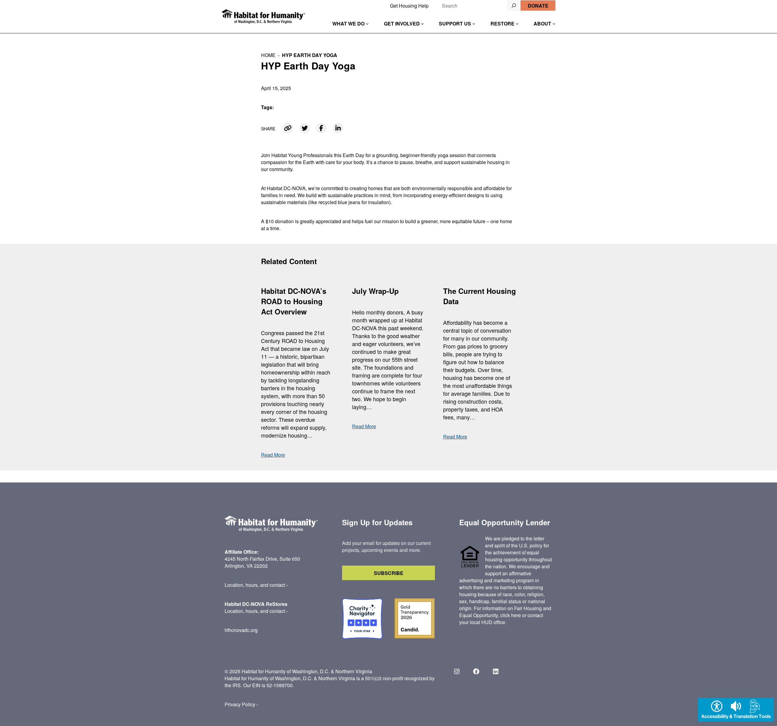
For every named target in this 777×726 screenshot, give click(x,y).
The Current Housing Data (479, 296)
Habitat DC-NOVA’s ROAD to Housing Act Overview (293, 301)
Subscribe (388, 573)
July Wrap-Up (375, 291)
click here (510, 615)
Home (268, 55)
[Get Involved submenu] (422, 23)
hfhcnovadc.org (241, 630)
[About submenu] (553, 23)
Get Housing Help (409, 5)
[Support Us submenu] (473, 23)
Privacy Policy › (241, 704)
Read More (273, 454)
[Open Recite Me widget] (736, 710)
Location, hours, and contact (255, 584)
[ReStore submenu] (517, 23)
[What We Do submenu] (367, 23)
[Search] (514, 5)
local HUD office (487, 622)
